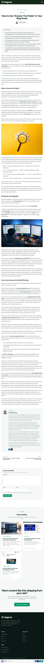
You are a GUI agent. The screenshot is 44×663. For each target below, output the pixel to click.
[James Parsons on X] (12, 449)
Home (18, 9)
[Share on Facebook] (35, 661)
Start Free (3, 641)
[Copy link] (42, 661)
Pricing (2, 636)
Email (17, 487)
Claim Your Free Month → (22, 604)
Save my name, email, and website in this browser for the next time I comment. (18, 492)
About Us (25, 641)
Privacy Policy (4, 647)
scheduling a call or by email (15, 446)
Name (4, 487)
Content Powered (36, 425)
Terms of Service (5, 649)
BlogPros (24, 414)
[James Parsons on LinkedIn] (9, 449)
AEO (2, 638)
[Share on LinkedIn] (40, 661)
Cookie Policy (4, 651)
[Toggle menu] (42, 2)
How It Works (4, 634)
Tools (24, 638)
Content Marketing (7, 536)
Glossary (25, 636)
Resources (25, 9)
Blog (21, 9)
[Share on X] (38, 661)
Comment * (5, 474)
